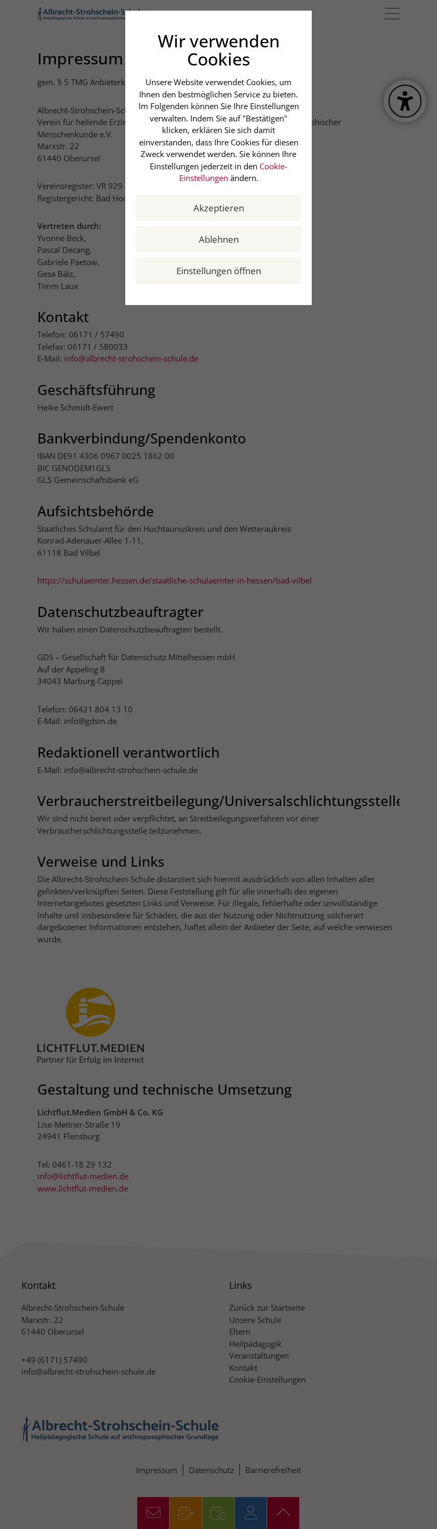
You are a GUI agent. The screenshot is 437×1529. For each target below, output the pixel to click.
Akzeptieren (218, 208)
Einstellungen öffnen (218, 271)
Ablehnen (219, 239)
